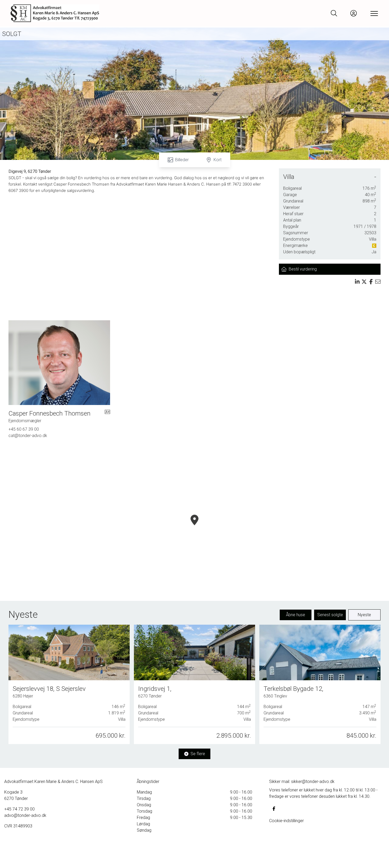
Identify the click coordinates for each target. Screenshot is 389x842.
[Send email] (378, 281)
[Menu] (373, 13)
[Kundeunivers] (353, 13)
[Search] (334, 13)
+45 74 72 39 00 (19, 809)
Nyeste (364, 614)
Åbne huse (295, 614)
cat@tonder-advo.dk (27, 435)
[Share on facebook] (371, 281)
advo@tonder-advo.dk (25, 815)
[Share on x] (364, 281)
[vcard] (107, 416)
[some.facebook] (274, 808)
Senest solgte (330, 614)
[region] (194, 526)
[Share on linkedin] (357, 281)
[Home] (103, 13)
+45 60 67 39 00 (23, 429)
